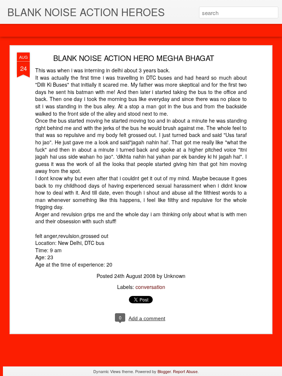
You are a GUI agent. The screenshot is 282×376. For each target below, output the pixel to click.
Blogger (164, 371)
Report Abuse (185, 371)
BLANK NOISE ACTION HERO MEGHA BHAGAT (133, 58)
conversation (150, 286)
